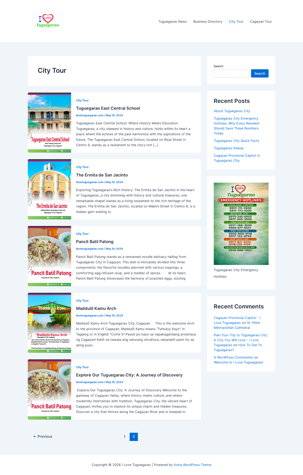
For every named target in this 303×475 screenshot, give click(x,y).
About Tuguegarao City (232, 111)
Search (218, 66)
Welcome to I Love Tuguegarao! (238, 362)
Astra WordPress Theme (192, 465)
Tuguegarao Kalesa (228, 148)
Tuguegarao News (173, 21)
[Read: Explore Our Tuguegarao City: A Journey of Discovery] (49, 389)
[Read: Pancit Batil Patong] (49, 256)
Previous (42, 436)
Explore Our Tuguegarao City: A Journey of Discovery (129, 375)
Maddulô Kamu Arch (96, 308)
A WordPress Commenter (233, 357)
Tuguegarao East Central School (108, 108)
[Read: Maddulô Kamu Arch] (49, 322)
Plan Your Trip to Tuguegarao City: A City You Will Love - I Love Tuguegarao (241, 340)
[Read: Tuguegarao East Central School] (49, 122)
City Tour (236, 21)
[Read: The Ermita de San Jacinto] (49, 189)
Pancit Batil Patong (95, 241)
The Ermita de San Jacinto (102, 175)
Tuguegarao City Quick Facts (236, 141)
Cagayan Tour (261, 21)
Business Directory (207, 21)
